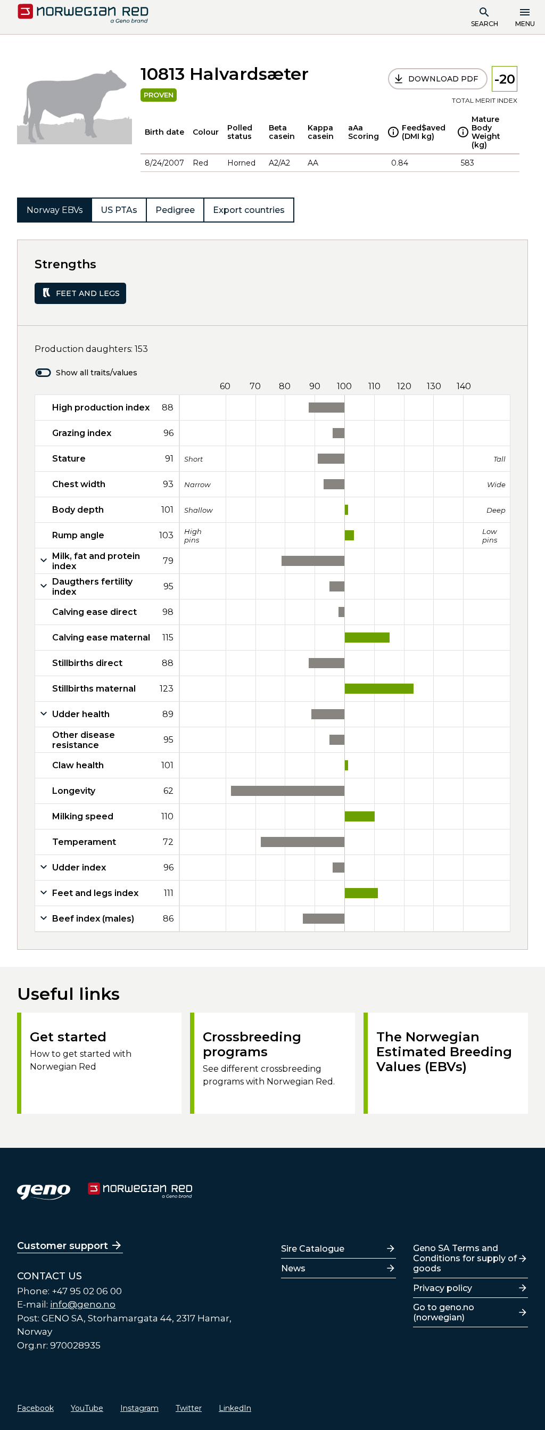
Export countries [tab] (249, 210)
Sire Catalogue (312, 1249)
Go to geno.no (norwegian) (443, 1312)
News (293, 1268)
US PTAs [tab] (119, 210)
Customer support (62, 1246)
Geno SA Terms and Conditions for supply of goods (465, 1258)
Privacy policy (442, 1288)
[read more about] (393, 132)
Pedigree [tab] (175, 210)
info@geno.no (82, 1304)
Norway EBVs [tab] (54, 210)
